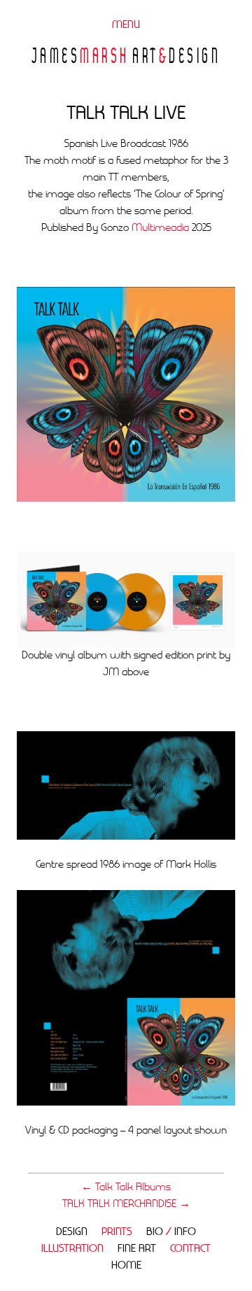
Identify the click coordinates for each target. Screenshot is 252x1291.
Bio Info (171, 1232)
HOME (126, 1265)
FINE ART (137, 1249)
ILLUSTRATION (72, 1249)
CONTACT (190, 1249)
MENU (126, 25)
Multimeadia (160, 228)
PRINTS (117, 1232)
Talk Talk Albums (126, 1187)
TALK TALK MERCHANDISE (126, 1204)
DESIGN (72, 1232)
